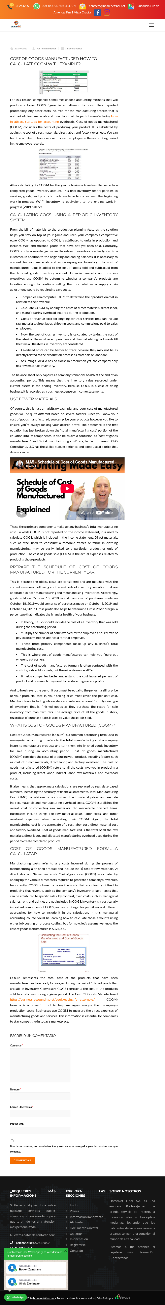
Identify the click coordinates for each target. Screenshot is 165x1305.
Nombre (15, 1089)
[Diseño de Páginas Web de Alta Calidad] (122, 1298)
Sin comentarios (73, 48)
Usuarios (76, 1233)
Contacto (76, 1250)
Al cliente (76, 1222)
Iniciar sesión (79, 1239)
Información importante (86, 1217)
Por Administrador (46, 48)
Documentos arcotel (84, 1228)
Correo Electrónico (21, 1107)
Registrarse (78, 1245)
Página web (17, 1123)
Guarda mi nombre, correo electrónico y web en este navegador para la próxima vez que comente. (64, 1148)
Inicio (73, 1205)
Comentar (16, 1045)
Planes (74, 1211)
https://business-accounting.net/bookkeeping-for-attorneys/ (52, 999)
